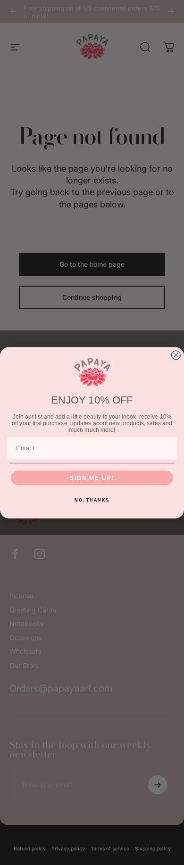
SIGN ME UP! (92, 477)
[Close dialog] (175, 355)
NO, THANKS (92, 500)
